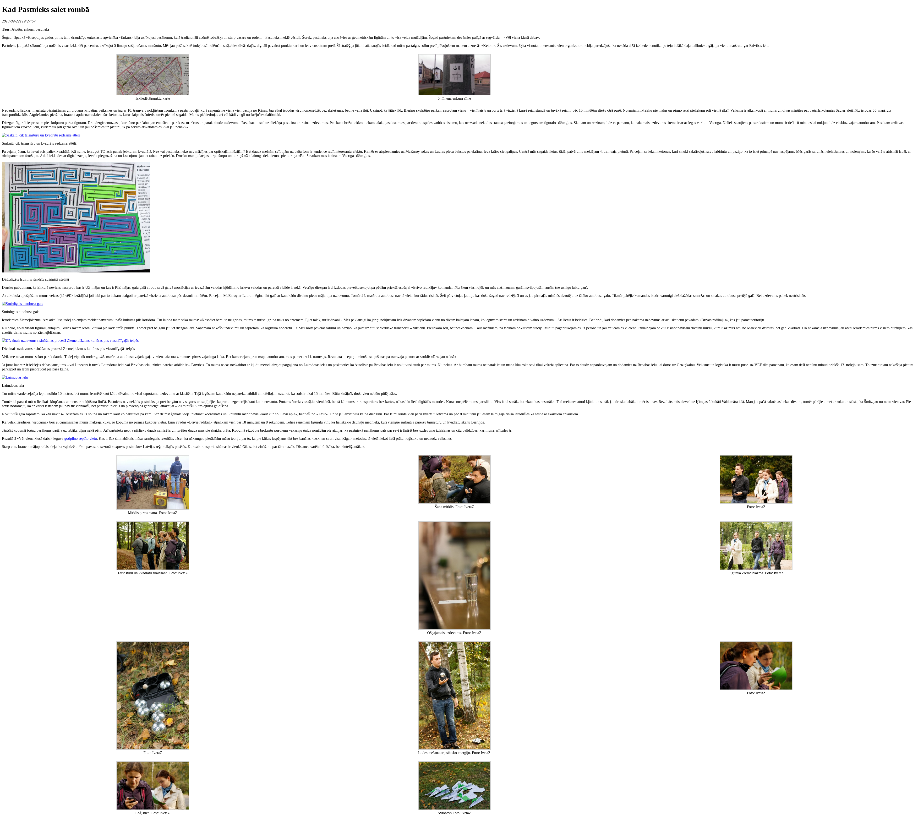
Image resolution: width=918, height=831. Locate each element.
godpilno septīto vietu (80, 438)
